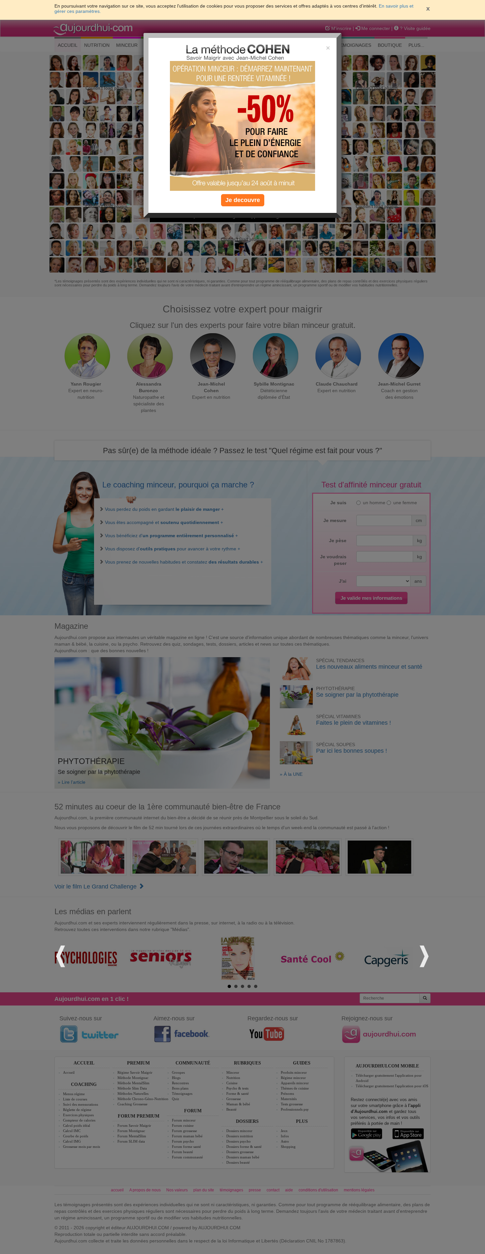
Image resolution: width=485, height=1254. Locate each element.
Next (423, 955)
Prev (61, 955)
